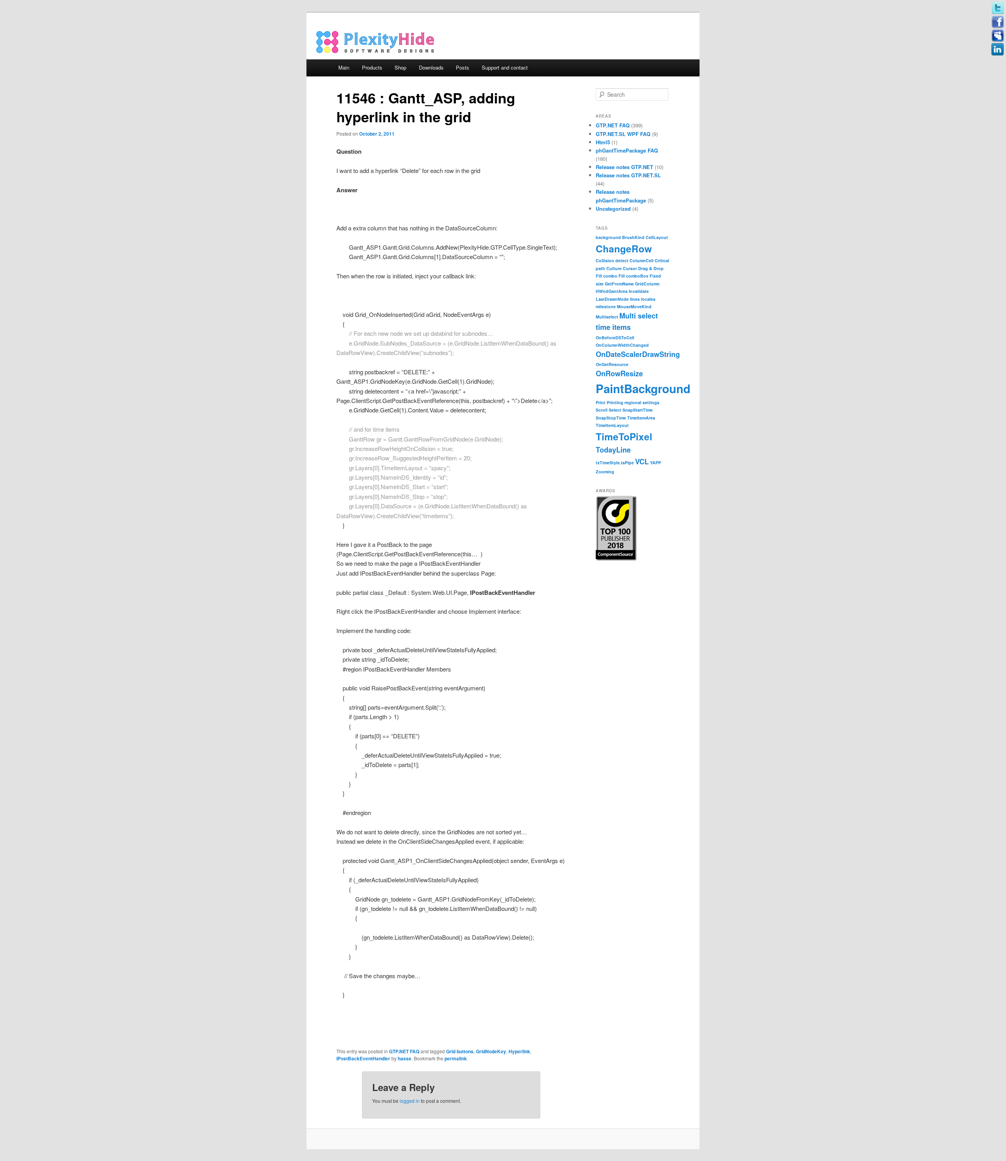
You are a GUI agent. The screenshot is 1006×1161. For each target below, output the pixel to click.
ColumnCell (642, 260)
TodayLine (613, 450)
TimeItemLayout (612, 425)
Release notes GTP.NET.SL (628, 175)
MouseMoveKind (634, 306)
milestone (606, 306)
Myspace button (997, 35)
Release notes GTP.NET (624, 167)
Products (372, 67)
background (608, 237)
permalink (455, 1058)
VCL (642, 461)
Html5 (603, 142)
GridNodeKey (491, 1051)
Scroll (602, 410)
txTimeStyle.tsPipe (615, 463)
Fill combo (606, 276)
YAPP (655, 463)
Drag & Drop (651, 268)
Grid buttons (460, 1051)
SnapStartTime (637, 410)
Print (601, 402)
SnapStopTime (611, 418)
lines (635, 299)
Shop (400, 67)
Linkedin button (997, 49)
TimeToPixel (624, 436)
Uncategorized (613, 208)
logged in (410, 1100)
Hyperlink (519, 1051)
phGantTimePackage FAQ (627, 150)
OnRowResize (619, 373)
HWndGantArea (612, 291)
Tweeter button (997, 8)
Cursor (630, 268)
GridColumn (647, 284)
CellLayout (657, 237)
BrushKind (633, 237)
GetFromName (619, 284)
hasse (404, 1058)
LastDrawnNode (612, 299)
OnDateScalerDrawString (638, 354)
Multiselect (607, 317)
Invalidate (639, 291)
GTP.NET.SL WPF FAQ (623, 134)
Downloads (431, 67)
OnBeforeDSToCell (615, 337)
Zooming (605, 472)
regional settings (641, 402)
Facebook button (997, 22)
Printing (615, 402)
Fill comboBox (633, 276)
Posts (462, 67)
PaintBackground (643, 388)
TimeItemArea (641, 418)
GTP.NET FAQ (404, 1051)
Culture (614, 268)
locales (648, 299)
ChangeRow (624, 248)
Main (343, 67)
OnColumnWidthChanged (622, 345)
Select (615, 410)
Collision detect (612, 260)
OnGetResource (612, 364)
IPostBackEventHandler (363, 1058)
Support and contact (505, 67)
